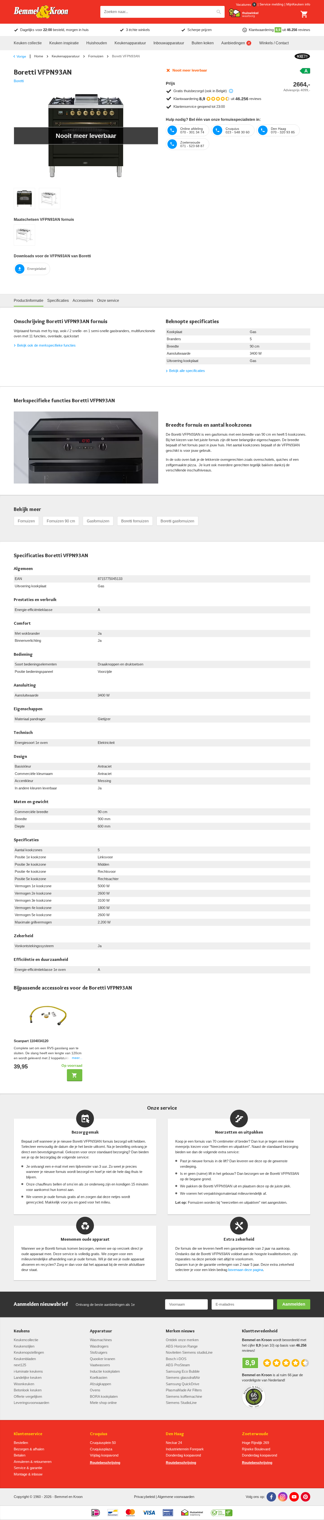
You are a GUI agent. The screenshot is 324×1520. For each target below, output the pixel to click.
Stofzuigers (98, 1352)
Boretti (19, 81)
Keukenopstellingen (29, 1352)
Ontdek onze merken (182, 1340)
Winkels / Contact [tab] (274, 43)
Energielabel (36, 269)
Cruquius (98, 1433)
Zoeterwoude (255, 1433)
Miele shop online (103, 1403)
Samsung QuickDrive (182, 1384)
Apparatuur (101, 1331)
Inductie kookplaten (105, 1371)
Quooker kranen (102, 1359)
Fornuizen (95, 56)
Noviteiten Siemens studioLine (189, 1352)
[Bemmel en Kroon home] (41, 11)
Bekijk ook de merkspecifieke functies (46, 345)
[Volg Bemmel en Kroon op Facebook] (271, 1497)
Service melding (271, 4)
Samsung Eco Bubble (182, 1371)
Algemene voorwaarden (175, 1497)
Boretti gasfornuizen (177, 521)
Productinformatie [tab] (28, 301)
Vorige (21, 56)
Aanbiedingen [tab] (233, 43)
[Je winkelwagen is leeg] (304, 14)
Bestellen (21, 1443)
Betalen (19, 1455)
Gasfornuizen (98, 521)
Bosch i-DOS (176, 1359)
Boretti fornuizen (135, 521)
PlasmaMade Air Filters (184, 1390)
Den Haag (175, 1433)
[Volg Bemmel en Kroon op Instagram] (282, 1497)
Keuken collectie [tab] (28, 43)
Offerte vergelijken (28, 1396)
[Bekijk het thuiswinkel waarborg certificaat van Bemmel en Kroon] (243, 13)
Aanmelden (293, 1304)
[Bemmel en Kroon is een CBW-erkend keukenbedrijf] (221, 1512)
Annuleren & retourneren (32, 1462)
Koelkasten (98, 1377)
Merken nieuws (180, 1331)
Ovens (95, 1390)
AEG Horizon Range (182, 1346)
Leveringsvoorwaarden (31, 1403)
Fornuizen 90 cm (61, 521)
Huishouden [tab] (96, 43)
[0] (304, 14)
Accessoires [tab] (83, 301)
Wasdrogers (99, 1346)
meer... (77, 1058)
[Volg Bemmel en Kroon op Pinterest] (305, 1497)
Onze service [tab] (108, 301)
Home (38, 56)
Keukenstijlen (24, 1346)
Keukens (22, 1331)
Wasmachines (101, 1340)
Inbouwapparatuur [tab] (168, 43)
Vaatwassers (100, 1365)
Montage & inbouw (28, 1474)
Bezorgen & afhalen (29, 1449)
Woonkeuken (24, 1384)
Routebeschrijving (105, 1463)
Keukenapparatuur (66, 56)
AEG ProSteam (178, 1365)
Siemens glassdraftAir (183, 1377)
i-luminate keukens (28, 1371)
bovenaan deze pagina (245, 1270)
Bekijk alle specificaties (187, 371)
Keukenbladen (25, 1359)
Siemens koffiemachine (184, 1396)
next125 (20, 1365)
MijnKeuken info (298, 4)
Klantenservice (28, 1433)
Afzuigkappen (100, 1384)
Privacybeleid (144, 1497)
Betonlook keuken (28, 1390)
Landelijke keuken (28, 1377)
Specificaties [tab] (58, 301)
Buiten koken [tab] (203, 43)
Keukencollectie (26, 1340)
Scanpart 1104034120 (31, 1041)
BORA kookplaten (104, 1396)
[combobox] (162, 12)
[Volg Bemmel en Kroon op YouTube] (294, 1497)
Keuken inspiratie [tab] (64, 43)
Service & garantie (28, 1468)
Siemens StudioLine (181, 1403)
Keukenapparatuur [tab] (130, 43)
